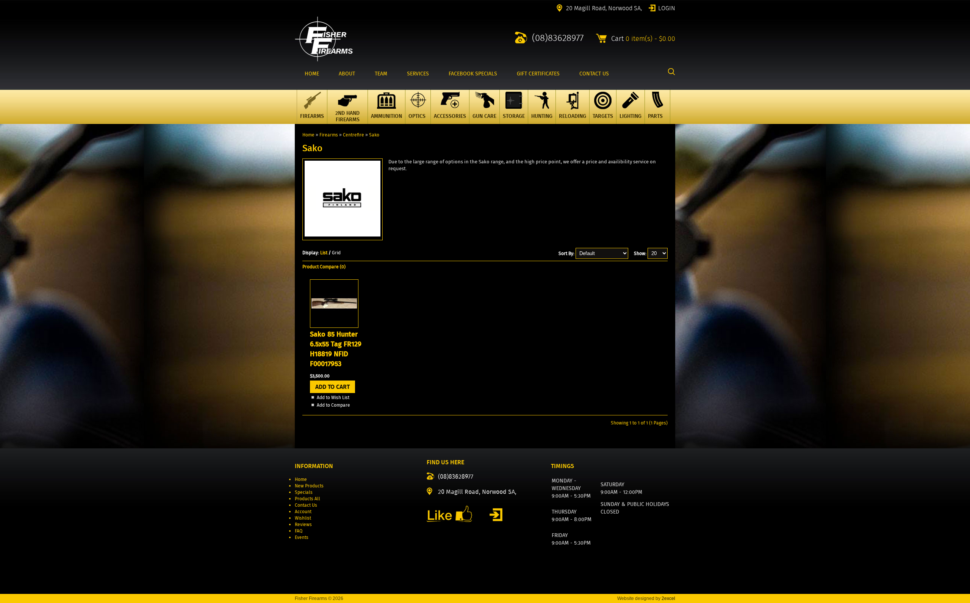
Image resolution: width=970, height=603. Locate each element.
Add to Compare (333, 405)
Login (666, 7)
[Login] (496, 514)
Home (308, 135)
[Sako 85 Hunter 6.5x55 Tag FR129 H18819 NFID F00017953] (334, 326)
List (323, 252)
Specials (304, 492)
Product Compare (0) (324, 266)
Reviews (303, 524)
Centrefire (353, 135)
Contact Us (306, 505)
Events (301, 537)
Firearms (328, 135)
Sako (374, 135)
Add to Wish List (333, 397)
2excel (668, 598)
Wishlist (303, 518)
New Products (309, 485)
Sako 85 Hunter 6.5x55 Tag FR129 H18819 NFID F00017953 (335, 349)
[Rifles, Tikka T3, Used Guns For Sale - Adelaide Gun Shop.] (324, 59)
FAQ (298, 531)
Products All (307, 498)
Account (303, 511)
